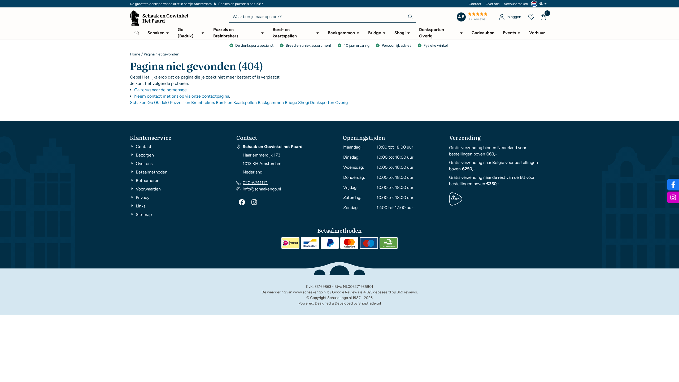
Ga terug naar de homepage (160, 89)
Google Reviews (345, 292)
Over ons (492, 4)
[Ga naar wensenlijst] (531, 17)
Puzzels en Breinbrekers (192, 102)
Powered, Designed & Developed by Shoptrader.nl (339, 303)
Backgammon (271, 102)
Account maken (516, 4)
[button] (539, 3)
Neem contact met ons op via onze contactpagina (181, 96)
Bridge (291, 102)
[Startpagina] (136, 33)
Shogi (303, 102)
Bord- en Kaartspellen (236, 102)
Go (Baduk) (158, 102)
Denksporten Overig (329, 102)
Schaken (138, 102)
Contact (475, 4)
